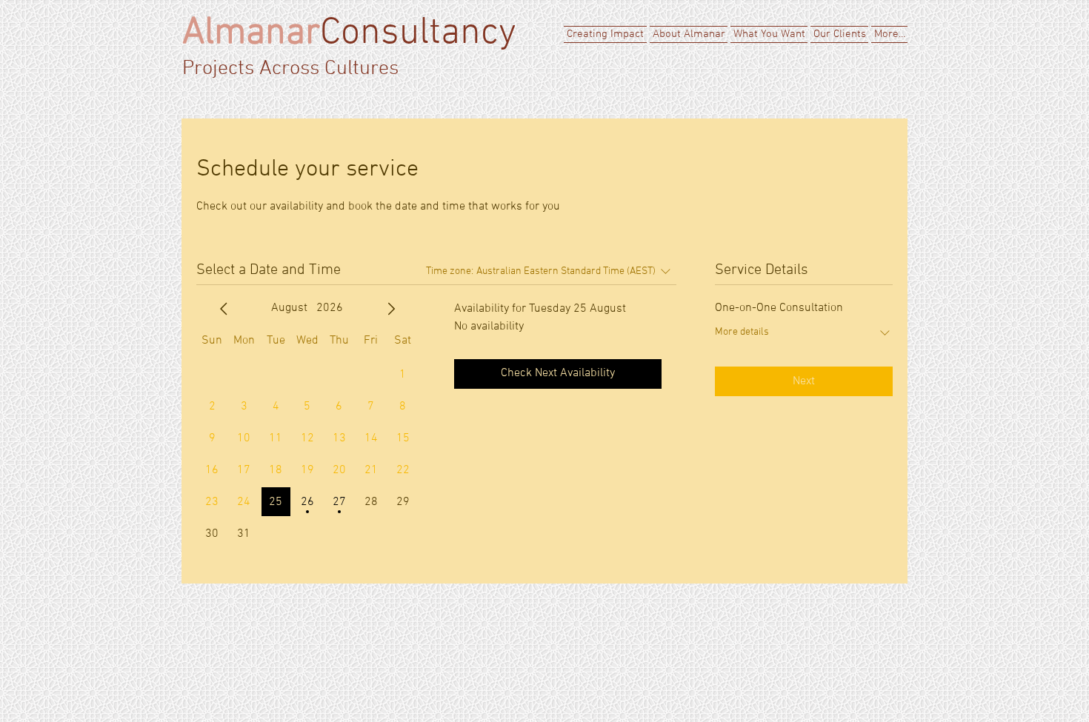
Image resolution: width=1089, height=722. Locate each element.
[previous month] (224, 309)
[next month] (391, 309)
